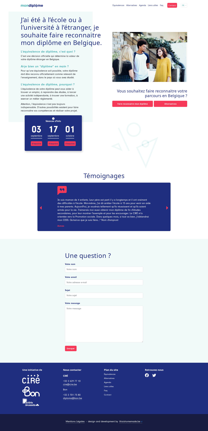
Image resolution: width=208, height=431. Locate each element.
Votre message (72, 303)
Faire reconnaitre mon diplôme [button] (132, 104)
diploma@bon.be (72, 398)
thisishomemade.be (129, 421)
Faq (161, 5)
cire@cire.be (70, 384)
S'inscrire (36, 143)
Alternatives (131, 5)
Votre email (71, 277)
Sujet (67, 290)
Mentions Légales (75, 421)
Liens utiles (153, 5)
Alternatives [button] (170, 104)
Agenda (142, 5)
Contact (172, 5)
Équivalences (118, 5)
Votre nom (70, 264)
